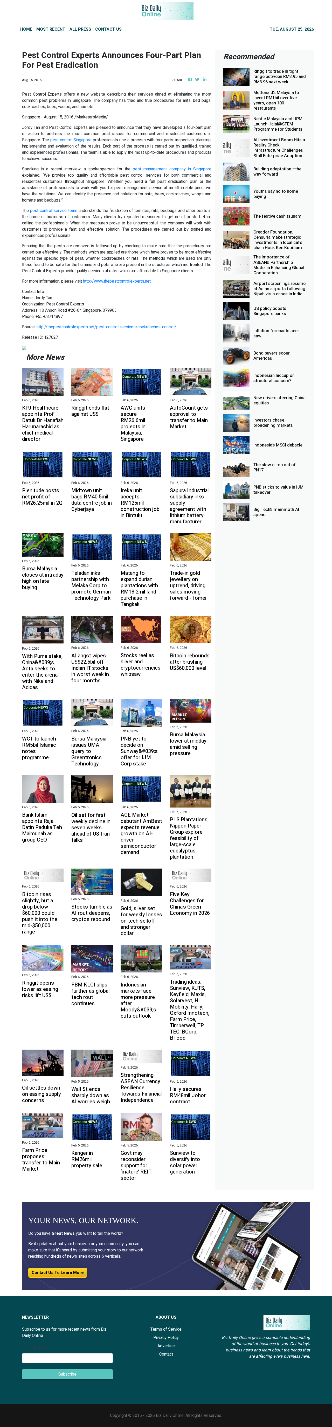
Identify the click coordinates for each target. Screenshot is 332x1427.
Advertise (166, 1346)
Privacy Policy (166, 1338)
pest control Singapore (71, 140)
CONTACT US (108, 29)
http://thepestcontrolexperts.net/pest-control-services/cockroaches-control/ (106, 327)
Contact (166, 1354)
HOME (26, 29)
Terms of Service (166, 1329)
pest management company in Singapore (172, 169)
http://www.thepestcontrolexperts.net (117, 281)
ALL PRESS (80, 29)
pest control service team (53, 211)
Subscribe (67, 1374)
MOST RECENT (50, 29)
